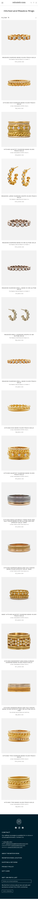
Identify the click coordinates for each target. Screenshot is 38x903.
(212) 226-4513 (7, 842)
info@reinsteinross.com (15, 847)
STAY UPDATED (7, 891)
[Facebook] (16, 828)
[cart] (36, 2)
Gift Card (6, 871)
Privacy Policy (8, 866)
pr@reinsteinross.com (18, 845)
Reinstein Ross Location (12, 858)
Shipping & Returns (9, 862)
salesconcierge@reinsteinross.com (17, 843)
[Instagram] (19, 828)
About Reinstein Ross (10, 853)
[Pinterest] (23, 828)
